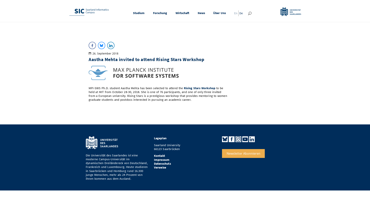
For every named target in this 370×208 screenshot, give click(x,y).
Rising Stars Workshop (199, 88)
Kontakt (159, 156)
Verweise (160, 167)
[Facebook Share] (92, 45)
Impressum (162, 160)
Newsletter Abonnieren (243, 153)
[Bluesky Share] (101, 45)
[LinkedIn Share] (110, 45)
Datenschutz (162, 163)
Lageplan (160, 138)
